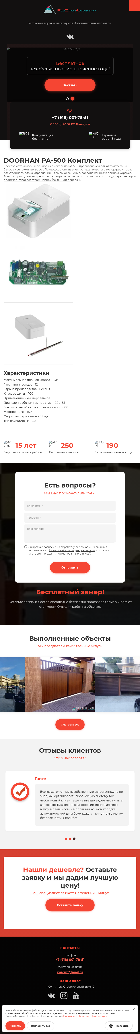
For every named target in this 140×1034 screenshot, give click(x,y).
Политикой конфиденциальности (72, 550)
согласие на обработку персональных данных (74, 547)
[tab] (67, 98)
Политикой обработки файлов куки (85, 1016)
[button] (70, 85)
